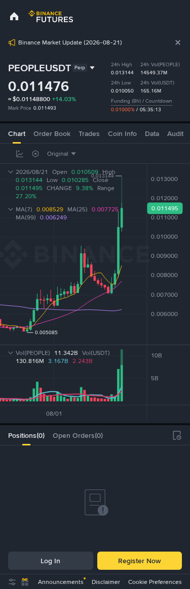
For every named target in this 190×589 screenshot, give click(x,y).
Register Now (139, 560)
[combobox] (63, 154)
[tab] (26, 435)
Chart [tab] (16, 133)
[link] (14, 16)
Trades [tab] (89, 133)
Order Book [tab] (51, 133)
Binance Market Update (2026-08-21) (70, 42)
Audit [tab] (175, 133)
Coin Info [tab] (122, 133)
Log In (50, 560)
